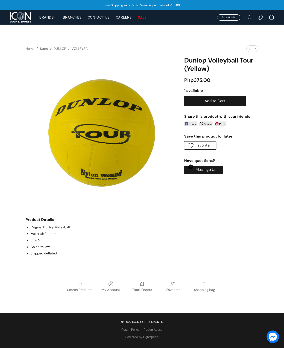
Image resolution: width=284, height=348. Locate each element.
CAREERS (124, 17)
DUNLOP (59, 48)
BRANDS (46, 17)
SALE (142, 17)
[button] (20, 17)
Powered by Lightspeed (142, 337)
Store (44, 48)
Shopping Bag (204, 290)
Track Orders (142, 290)
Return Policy (130, 329)
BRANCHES (72, 17)
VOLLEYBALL (81, 48)
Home (30, 48)
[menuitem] (249, 49)
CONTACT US (99, 17)
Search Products (79, 290)
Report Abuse (153, 329)
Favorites (173, 290)
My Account (111, 290)
